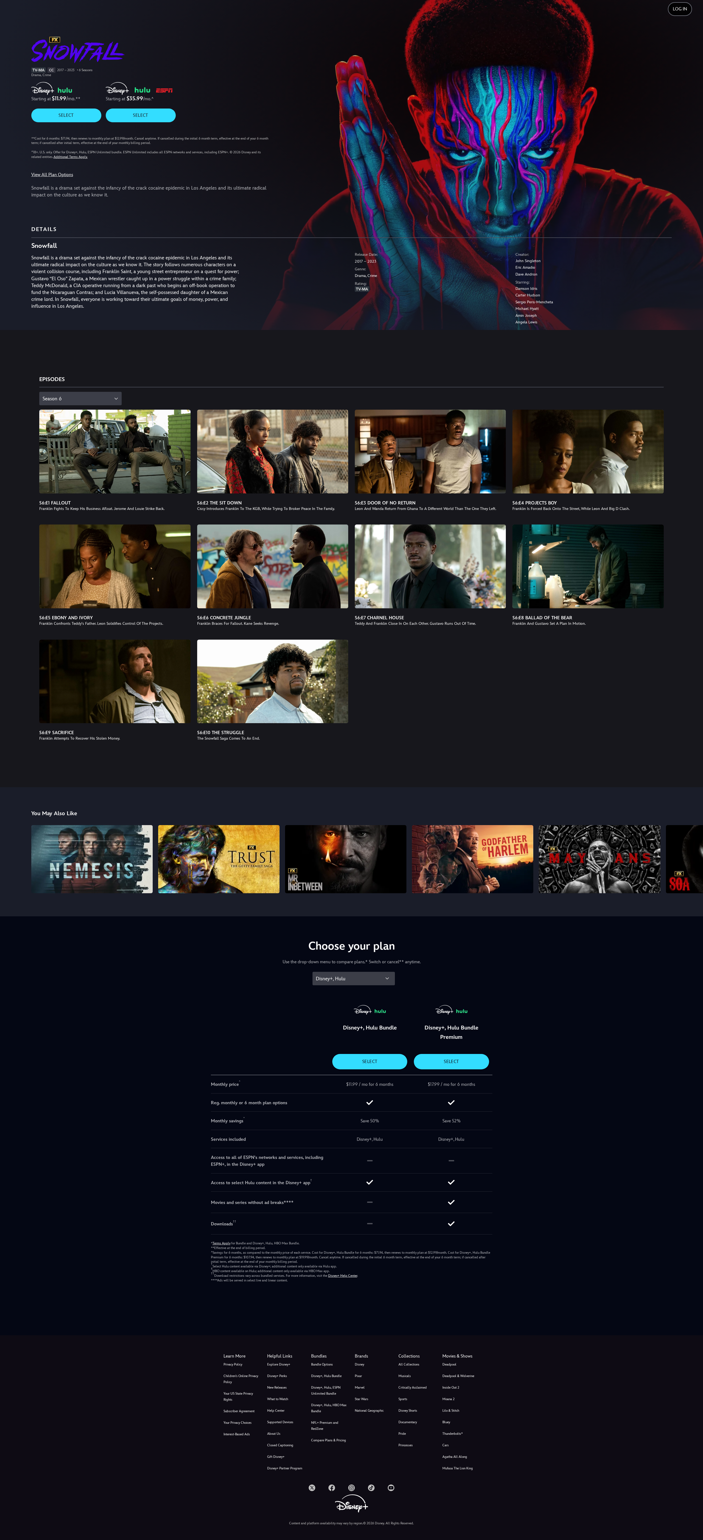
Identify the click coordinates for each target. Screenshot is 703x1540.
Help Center (275, 1411)
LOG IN (680, 9)
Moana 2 (448, 1399)
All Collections (408, 1364)
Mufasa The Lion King (457, 1468)
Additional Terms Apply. (71, 157)
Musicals (404, 1376)
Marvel (360, 1387)
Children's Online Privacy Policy (241, 1379)
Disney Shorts (407, 1411)
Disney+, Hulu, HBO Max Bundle (329, 1408)
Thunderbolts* (452, 1434)
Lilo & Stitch (450, 1411)
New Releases (277, 1387)
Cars (445, 1445)
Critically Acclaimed (412, 1387)
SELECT (66, 115)
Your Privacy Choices (238, 1423)
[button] (285, 1356)
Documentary (407, 1422)
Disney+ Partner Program (284, 1468)
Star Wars (361, 1399)
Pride (402, 1434)
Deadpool (449, 1364)
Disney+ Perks (277, 1376)
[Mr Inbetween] (345, 859)
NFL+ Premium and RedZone (324, 1426)
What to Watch (277, 1399)
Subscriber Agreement (239, 1411)
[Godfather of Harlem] (472, 859)
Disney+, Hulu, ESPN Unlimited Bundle (326, 1390)
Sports (402, 1399)
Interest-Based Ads (237, 1434)
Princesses (405, 1445)
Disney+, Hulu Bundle (326, 1376)
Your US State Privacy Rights (238, 1397)
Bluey (446, 1422)
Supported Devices (280, 1422)
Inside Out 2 (450, 1387)
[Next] (692, 858)
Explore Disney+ (278, 1364)
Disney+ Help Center (342, 1276)
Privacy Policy (233, 1364)
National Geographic (369, 1411)
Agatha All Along (454, 1457)
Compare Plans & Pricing (328, 1440)
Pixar (358, 1376)
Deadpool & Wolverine (458, 1376)
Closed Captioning (280, 1445)
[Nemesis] (92, 859)
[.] (312, 1487)
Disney (359, 1364)
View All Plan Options (52, 174)
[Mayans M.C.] (599, 859)
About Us (273, 1434)
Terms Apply (221, 1243)
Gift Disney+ (275, 1457)
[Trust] (219, 859)
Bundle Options (322, 1364)
